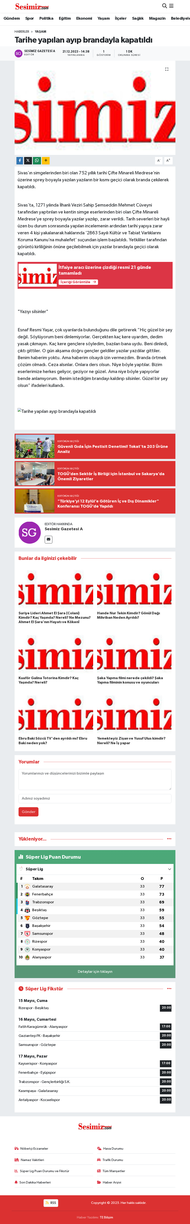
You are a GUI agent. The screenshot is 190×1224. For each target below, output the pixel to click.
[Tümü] (169, 839)
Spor (29, 18)
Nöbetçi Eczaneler (34, 1148)
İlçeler (121, 18)
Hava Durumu (113, 1148)
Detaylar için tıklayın (95, 972)
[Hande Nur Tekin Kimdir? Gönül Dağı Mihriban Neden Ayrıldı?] (134, 588)
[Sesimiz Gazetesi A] (30, 532)
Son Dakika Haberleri (35, 1182)
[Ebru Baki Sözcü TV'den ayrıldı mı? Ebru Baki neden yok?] (56, 713)
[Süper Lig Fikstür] (169, 989)
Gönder (28, 812)
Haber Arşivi (112, 1182)
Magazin (157, 18)
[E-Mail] (48, 539)
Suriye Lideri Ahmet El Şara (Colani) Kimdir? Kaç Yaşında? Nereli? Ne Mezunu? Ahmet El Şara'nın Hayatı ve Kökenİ (55, 617)
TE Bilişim (106, 1217)
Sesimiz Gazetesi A (64, 529)
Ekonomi (84, 18)
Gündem (11, 18)
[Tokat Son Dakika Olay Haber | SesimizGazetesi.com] (32, 6)
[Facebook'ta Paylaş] (19, 161)
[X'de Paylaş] (28, 161)
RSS (53, 1203)
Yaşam (104, 18)
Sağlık (137, 18)
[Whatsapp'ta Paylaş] (37, 161)
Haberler (22, 31)
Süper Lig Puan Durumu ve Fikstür (44, 1171)
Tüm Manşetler (113, 1171)
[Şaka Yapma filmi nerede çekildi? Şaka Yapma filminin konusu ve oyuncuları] (134, 652)
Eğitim (65, 18)
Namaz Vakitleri (32, 1160)
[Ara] (164, 6)
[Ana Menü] (171, 6)
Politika (46, 18)
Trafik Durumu (112, 1160)
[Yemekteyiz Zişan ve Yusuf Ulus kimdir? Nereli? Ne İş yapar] (134, 713)
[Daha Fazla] (46, 161)
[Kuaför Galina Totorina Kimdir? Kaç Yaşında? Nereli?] (56, 652)
